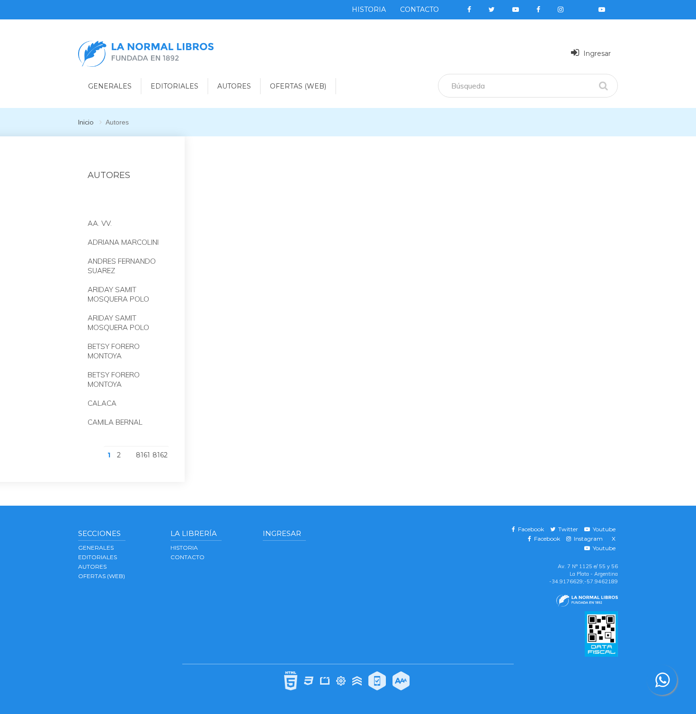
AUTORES (234, 86)
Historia (369, 9)
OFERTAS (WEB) (298, 86)
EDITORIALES (174, 86)
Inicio (86, 122)
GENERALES (110, 86)
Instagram (587, 538)
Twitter (566, 529)
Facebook (529, 529)
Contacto (419, 9)
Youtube (603, 529)
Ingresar (596, 53)
